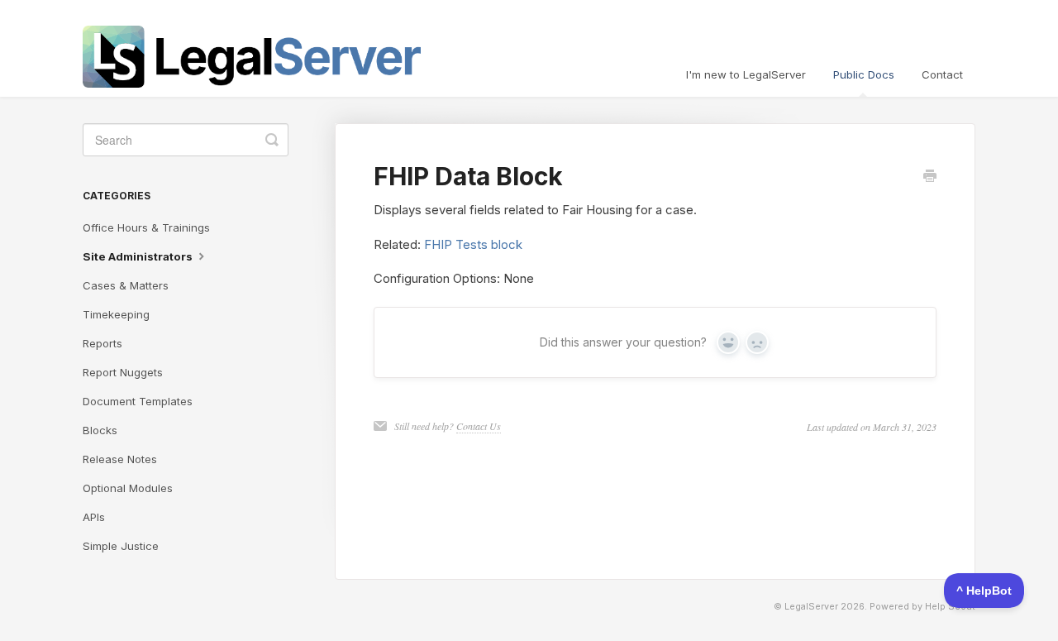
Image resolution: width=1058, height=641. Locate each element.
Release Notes (120, 459)
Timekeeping (116, 314)
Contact (942, 74)
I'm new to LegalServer (746, 74)
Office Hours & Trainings (146, 227)
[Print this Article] (929, 177)
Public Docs (863, 74)
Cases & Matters (126, 285)
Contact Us (478, 426)
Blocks (100, 430)
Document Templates (138, 401)
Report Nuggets (123, 372)
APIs (94, 517)
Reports (102, 343)
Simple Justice (121, 546)
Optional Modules (128, 488)
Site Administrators (139, 256)
